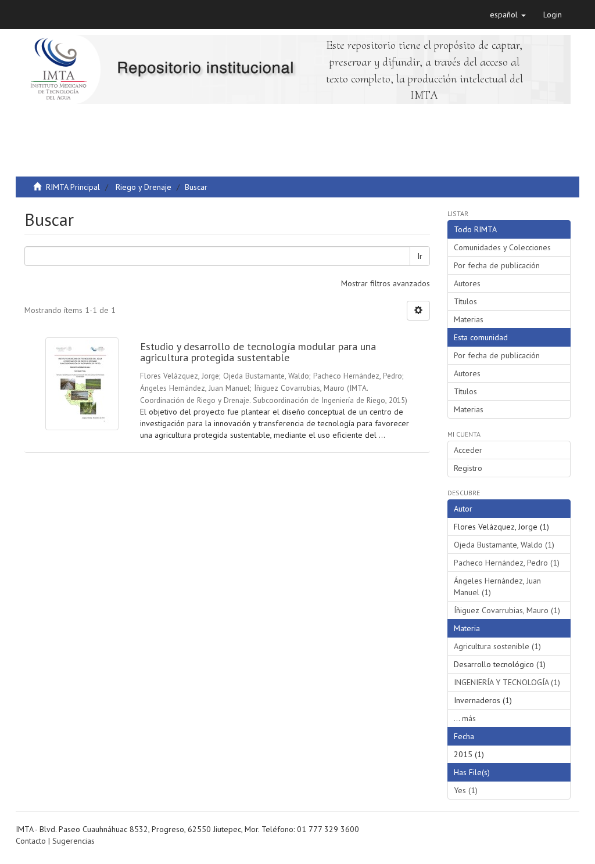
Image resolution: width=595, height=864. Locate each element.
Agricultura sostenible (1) (497, 646)
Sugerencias (73, 841)
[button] (508, 14)
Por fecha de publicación (497, 265)
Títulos (465, 301)
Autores (467, 283)
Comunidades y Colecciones (502, 247)
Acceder (468, 450)
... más (465, 718)
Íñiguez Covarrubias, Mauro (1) (507, 610)
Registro (468, 468)
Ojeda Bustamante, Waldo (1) (504, 544)
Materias (468, 319)
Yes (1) (466, 790)
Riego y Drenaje (143, 187)
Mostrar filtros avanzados (385, 283)
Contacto (31, 841)
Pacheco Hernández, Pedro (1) (507, 562)
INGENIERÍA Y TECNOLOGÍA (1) (507, 682)
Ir (419, 256)
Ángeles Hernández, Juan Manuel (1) (497, 586)
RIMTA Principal (73, 187)
